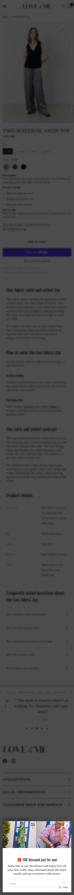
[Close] (67, 825)
